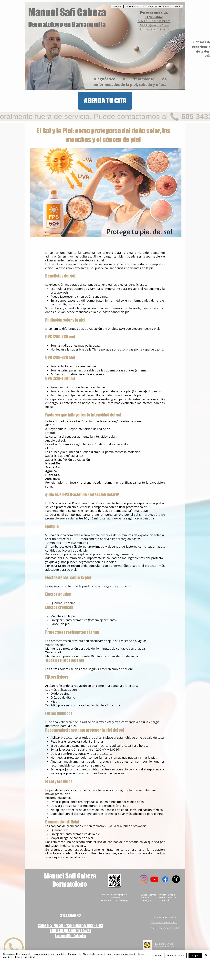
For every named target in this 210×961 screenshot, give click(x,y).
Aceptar (195, 955)
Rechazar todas (175, 955)
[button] (132, 6)
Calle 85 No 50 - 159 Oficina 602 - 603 (70, 925)
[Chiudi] (206, 955)
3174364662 (70, 915)
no (155, 946)
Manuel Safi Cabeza (67, 12)
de (171, 943)
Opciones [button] (157, 955)
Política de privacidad (23, 957)
